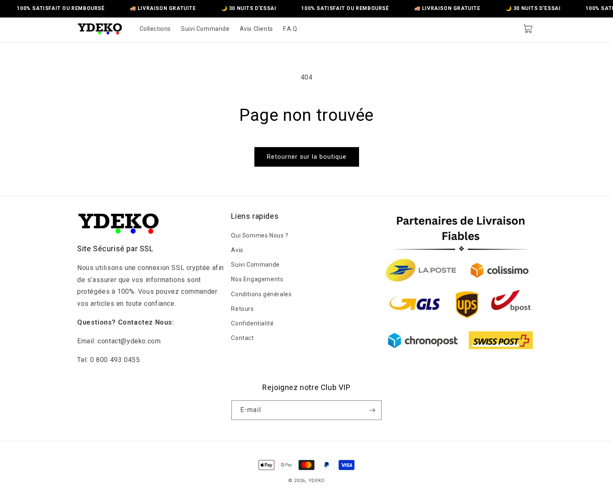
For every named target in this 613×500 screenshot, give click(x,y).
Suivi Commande (255, 264)
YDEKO (317, 480)
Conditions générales (261, 293)
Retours (242, 308)
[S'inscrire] (372, 410)
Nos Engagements (257, 279)
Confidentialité (252, 323)
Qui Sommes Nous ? (259, 235)
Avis (237, 249)
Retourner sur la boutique (307, 156)
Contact (242, 337)
